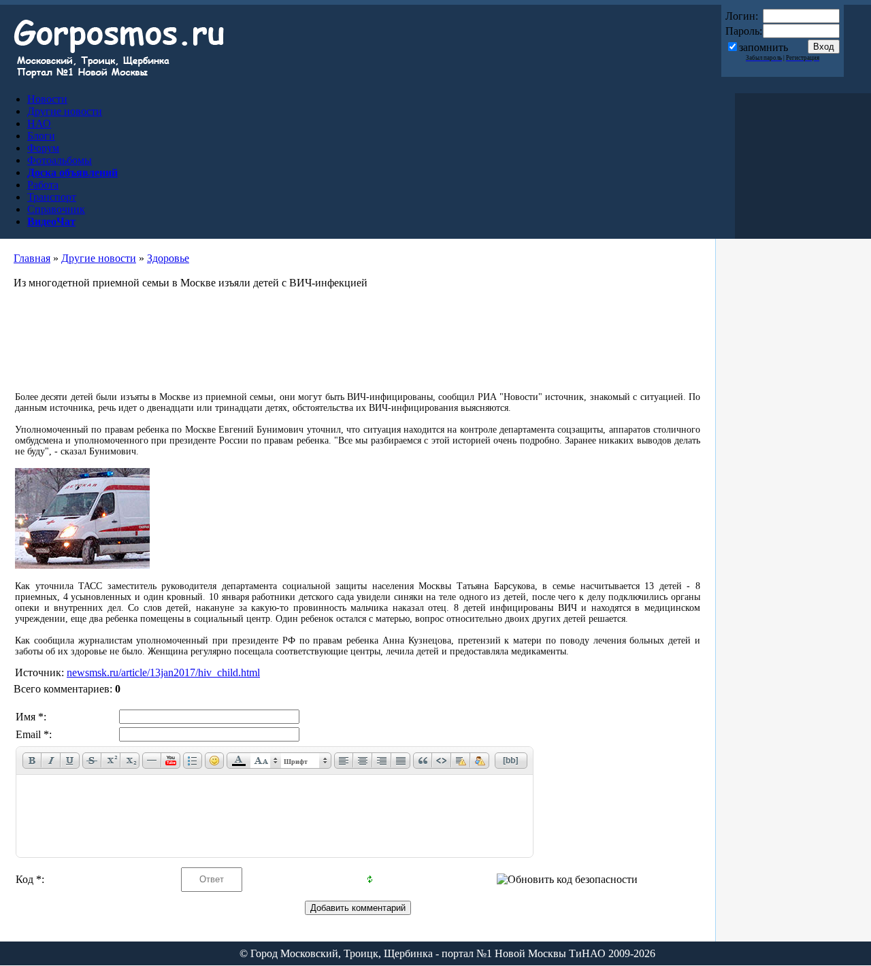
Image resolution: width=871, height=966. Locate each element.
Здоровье (168, 258)
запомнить (763, 47)
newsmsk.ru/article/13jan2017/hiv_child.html (163, 672)
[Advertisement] (358, 335)
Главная (32, 258)
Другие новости (98, 258)
